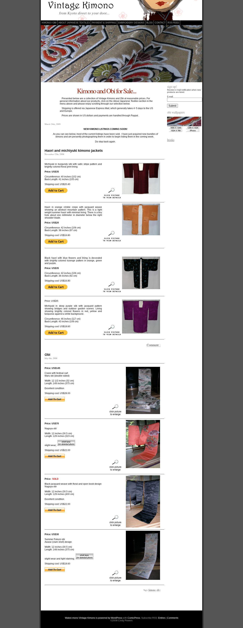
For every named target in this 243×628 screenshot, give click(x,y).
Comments (172, 618)
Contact (160, 22)
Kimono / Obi (49, 22)
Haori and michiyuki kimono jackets (74, 150)
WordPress (116, 618)
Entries (161, 618)
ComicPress (134, 618)
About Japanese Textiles (74, 22)
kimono (152, 589)
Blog (149, 22)
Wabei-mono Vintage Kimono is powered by (88, 618)
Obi (47, 355)
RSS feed (173, 22)
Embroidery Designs (131, 22)
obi (158, 589)
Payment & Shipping (104, 22)
